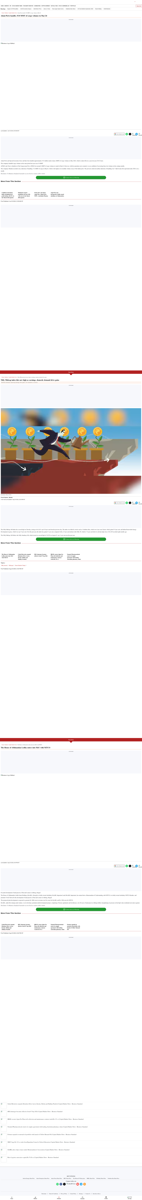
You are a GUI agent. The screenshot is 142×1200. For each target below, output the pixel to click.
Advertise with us (96, 1193)
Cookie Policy (73, 1193)
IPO (10, 5)
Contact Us (87, 1193)
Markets (6, 5)
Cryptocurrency (45, 5)
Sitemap (81, 1193)
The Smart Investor (28, 5)
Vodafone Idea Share (70, 8)
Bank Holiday (98, 8)
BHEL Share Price (91, 1178)
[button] (126, 134)
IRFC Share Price (67, 1178)
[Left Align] (2, 2)
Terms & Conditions (53, 1193)
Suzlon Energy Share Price (29, 1178)
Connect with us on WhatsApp (72, 177)
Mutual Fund (54, 5)
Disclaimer (44, 1193)
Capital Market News (13, 12)
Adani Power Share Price (56, 1178)
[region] (71, 30)
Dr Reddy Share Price (101, 1178)
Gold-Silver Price (37, 8)
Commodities (37, 5)
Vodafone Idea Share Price (113, 1178)
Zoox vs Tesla (47, 8)
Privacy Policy (64, 1193)
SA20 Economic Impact (25, 8)
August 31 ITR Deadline (12, 8)
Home (2, 5)
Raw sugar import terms (58, 8)
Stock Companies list (64, 5)
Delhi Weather (107, 8)
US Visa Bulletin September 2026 (85, 8)
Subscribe (139, 6)
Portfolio (73, 5)
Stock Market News (17, 5)
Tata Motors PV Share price (79, 1178)
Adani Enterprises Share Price (42, 1178)
